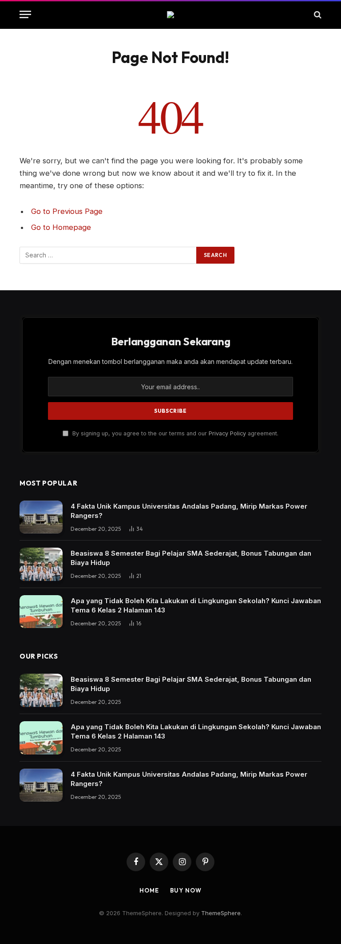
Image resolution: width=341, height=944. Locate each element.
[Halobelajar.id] (170, 15)
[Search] (316, 14)
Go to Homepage (61, 227)
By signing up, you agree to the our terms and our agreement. (174, 433)
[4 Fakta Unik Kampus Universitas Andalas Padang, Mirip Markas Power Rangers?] (41, 517)
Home (149, 890)
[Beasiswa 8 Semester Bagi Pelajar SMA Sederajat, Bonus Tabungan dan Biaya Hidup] (41, 564)
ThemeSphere (221, 912)
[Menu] (25, 14)
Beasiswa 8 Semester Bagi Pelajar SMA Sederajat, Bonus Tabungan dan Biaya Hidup (191, 558)
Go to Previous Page (67, 211)
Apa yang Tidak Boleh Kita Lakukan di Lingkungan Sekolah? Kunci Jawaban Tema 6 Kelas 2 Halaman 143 (196, 605)
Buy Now (185, 890)
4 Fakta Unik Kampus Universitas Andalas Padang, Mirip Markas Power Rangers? (189, 511)
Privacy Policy (227, 433)
